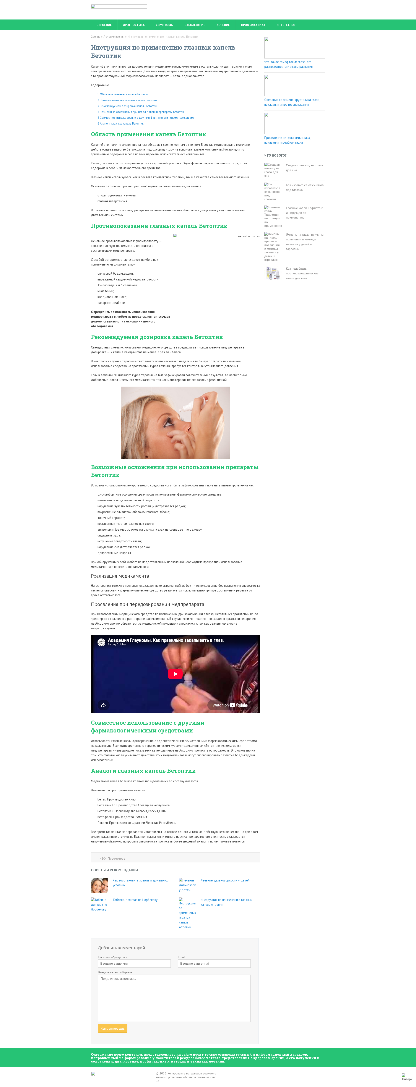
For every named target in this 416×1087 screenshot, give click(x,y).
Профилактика (253, 25)
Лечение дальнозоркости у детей (225, 880)
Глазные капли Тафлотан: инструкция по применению (304, 212)
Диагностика (134, 25)
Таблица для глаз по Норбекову (135, 900)
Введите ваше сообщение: (115, 972)
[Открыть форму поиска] (319, 24)
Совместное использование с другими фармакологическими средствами (146, 118)
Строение (104, 25)
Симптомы (165, 25)
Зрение (95, 36)
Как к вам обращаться (112, 957)
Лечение (223, 25)
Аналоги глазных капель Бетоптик (120, 123)
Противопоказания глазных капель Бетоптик (127, 100)
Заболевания (195, 25)
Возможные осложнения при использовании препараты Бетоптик (141, 112)
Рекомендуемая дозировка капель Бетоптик (127, 106)
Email (181, 957)
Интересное (286, 25)
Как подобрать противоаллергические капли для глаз (302, 273)
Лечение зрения (114, 36)
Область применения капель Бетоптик (123, 94)
